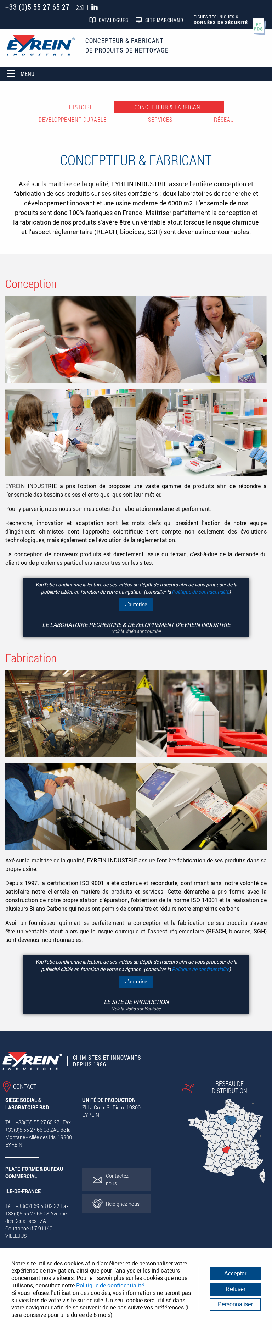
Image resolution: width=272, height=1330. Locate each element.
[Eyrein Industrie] (40, 45)
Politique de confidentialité (200, 592)
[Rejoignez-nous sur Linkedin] (96, 7)
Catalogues (113, 20)
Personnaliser (235, 1304)
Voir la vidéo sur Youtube (136, 631)
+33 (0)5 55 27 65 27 (37, 7)
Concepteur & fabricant (169, 107)
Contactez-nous (118, 1179)
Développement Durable (73, 119)
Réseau (224, 119)
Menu (27, 74)
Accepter (235, 1273)
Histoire (81, 107)
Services (160, 119)
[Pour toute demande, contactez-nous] (80, 8)
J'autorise (136, 604)
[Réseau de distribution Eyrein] (227, 1180)
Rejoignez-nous (123, 1204)
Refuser (235, 1289)
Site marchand (164, 20)
